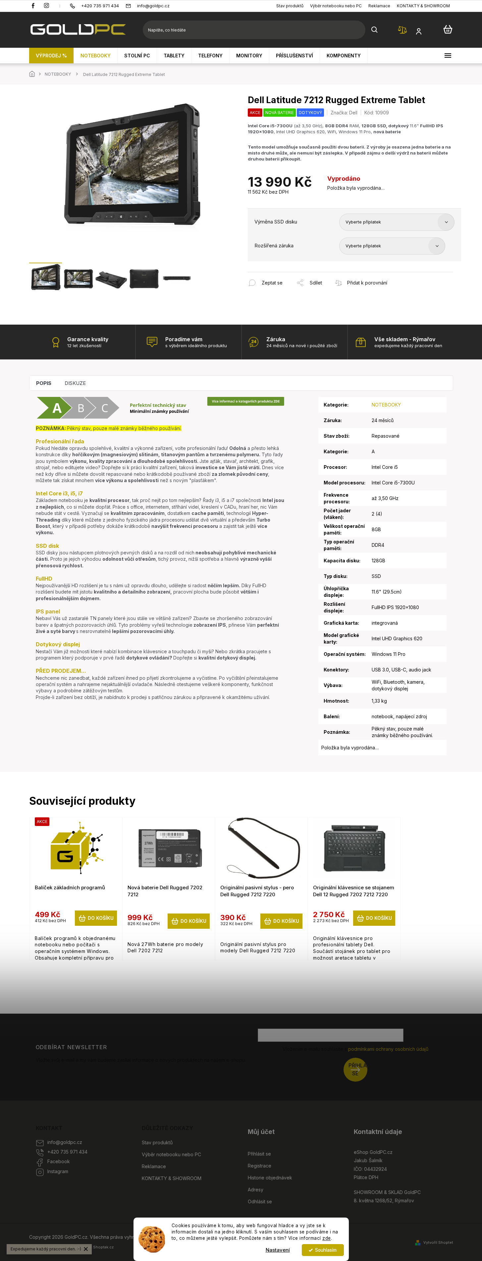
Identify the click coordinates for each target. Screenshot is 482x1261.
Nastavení (278, 1250)
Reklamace (379, 5)
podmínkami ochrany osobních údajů (388, 1049)
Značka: (344, 112)
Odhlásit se (260, 1201)
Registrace (259, 1165)
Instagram (57, 1171)
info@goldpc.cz (64, 1142)
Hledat (374, 30)
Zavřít (284, 275)
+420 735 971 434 (67, 1152)
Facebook (58, 1161)
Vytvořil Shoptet (438, 1242)
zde (326, 1238)
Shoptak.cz (103, 1247)
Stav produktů (289, 5)
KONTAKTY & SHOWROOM (423, 5)
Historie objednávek (270, 1177)
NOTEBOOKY (386, 405)
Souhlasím (326, 1250)
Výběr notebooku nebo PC (336, 5)
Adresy (255, 1189)
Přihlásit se (357, 1069)
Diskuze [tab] (75, 383)
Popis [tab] (43, 383)
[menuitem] (51, 55)
